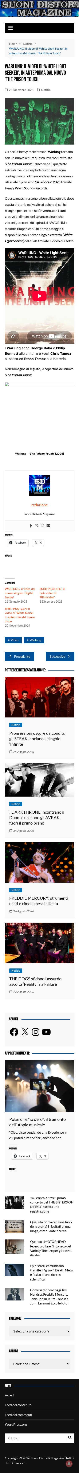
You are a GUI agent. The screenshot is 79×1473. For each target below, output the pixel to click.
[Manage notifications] (69, 1463)
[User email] (48, 526)
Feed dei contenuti (18, 1405)
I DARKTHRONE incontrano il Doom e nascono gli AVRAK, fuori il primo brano (36, 817)
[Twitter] (37, 526)
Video (15, 640)
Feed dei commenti (18, 1415)
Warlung (35, 640)
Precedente (22, 656)
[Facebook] (31, 526)
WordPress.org (16, 1424)
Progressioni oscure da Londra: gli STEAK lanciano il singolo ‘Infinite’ (37, 738)
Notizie (46, 90)
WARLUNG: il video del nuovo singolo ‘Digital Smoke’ (20, 593)
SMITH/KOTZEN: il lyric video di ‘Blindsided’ (52, 593)
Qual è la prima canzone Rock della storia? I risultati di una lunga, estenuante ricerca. (51, 1226)
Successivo (57, 656)
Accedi (10, 1395)
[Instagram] (42, 526)
